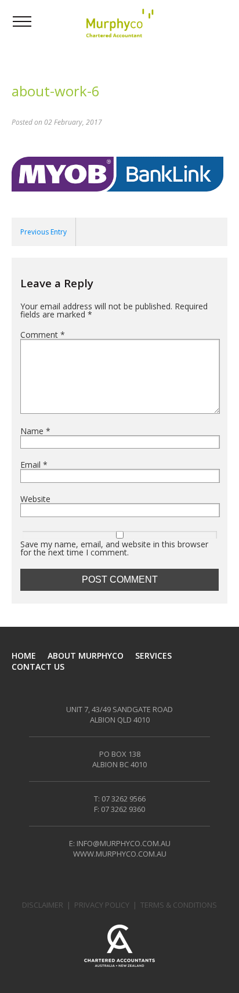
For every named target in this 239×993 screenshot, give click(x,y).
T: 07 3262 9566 (120, 798)
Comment (42, 335)
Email (34, 465)
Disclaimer (42, 905)
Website (35, 499)
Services (153, 655)
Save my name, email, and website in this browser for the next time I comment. (114, 548)
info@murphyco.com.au (124, 843)
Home (24, 655)
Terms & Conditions (178, 905)
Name (35, 431)
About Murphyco (86, 655)
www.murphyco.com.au (119, 853)
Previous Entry (43, 232)
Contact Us (38, 666)
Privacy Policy (101, 905)
